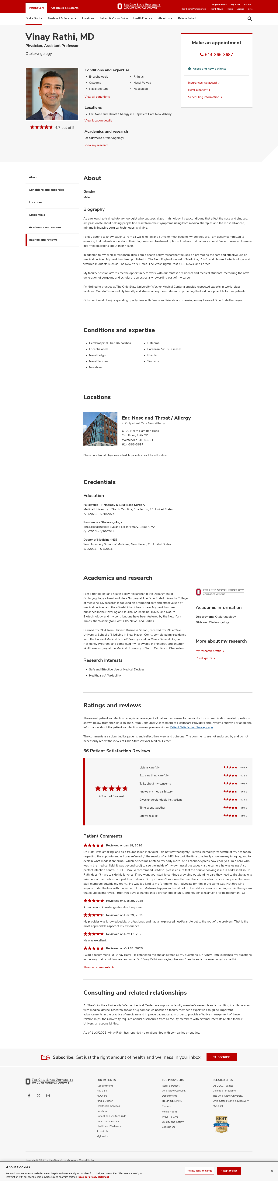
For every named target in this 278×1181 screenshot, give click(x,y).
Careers (240, 9)
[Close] (272, 1171)
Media (230, 9)
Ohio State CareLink (174, 1090)
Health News (216, 9)
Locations (88, 18)
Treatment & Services (61, 18)
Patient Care (36, 7)
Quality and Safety (173, 1121)
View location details (98, 120)
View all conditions (97, 97)
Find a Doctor (34, 18)
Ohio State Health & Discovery (231, 1100)
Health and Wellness (109, 1126)
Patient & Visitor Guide (114, 18)
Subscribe (221, 1057)
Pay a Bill (235, 4)
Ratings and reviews (43, 240)
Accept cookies (229, 1170)
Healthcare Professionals (193, 9)
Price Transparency (108, 1121)
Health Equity (141, 18)
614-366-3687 (219, 54)
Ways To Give (170, 1116)
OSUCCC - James (223, 1085)
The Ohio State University (228, 1095)
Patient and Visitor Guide (111, 1116)
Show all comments (96, 967)
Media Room (169, 1111)
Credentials (37, 215)
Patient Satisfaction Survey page (191, 727)
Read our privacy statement (93, 1177)
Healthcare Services (108, 1106)
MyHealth (102, 1136)
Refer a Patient (187, 18)
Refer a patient (197, 90)
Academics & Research (64, 7)
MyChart (248, 4)
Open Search (250, 19)
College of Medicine (224, 1090)
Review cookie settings (199, 1170)
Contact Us (168, 1126)
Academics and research (46, 227)
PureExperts (204, 658)
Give (250, 9)
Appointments (219, 4)
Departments (169, 1095)
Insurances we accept (202, 83)
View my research (97, 145)
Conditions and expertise (46, 190)
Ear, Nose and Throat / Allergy (156, 418)
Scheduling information (203, 97)
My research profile (208, 651)
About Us (164, 18)
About (33, 177)
